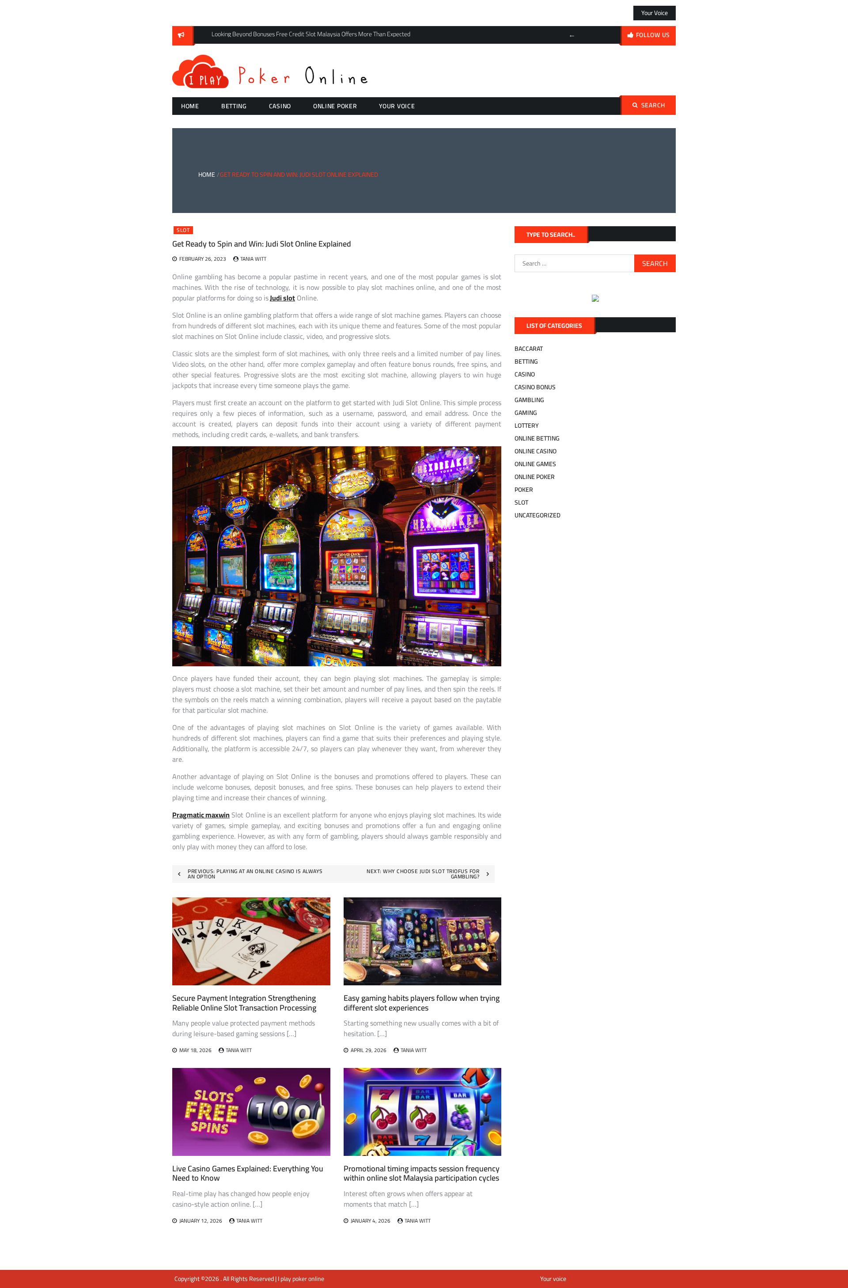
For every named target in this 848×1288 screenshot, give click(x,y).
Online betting (537, 438)
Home (190, 106)
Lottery (527, 425)
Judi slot (282, 297)
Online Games (535, 464)
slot (183, 230)
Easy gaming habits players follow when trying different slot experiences (422, 1003)
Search (653, 105)
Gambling (529, 400)
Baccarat (529, 349)
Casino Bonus (535, 387)
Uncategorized (537, 515)
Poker (524, 489)
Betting (234, 106)
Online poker (335, 106)
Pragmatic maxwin (201, 814)
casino (280, 106)
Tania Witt (253, 259)
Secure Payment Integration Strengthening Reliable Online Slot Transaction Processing (244, 1003)
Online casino (535, 451)
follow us (653, 35)
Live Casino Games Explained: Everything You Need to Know (247, 1173)
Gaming (526, 413)
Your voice (654, 13)
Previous (572, 34)
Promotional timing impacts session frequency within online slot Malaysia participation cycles (422, 1173)
